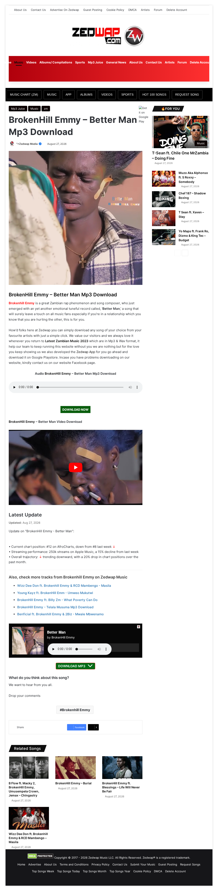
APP (68, 94)
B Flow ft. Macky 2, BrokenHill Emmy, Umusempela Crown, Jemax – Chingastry (24, 789)
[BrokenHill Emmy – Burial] (75, 767)
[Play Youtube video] (76, 467)
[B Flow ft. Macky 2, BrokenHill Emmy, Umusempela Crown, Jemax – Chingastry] (29, 767)
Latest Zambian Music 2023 (66, 341)
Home (7, 62)
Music (18, 62)
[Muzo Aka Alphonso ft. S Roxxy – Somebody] (163, 179)
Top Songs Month (94, 871)
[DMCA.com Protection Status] (40, 857)
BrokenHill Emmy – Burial (73, 783)
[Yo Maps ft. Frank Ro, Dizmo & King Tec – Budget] (163, 237)
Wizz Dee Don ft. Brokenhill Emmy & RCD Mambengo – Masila (28, 838)
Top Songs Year (119, 871)
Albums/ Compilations (55, 62)
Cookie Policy (115, 9)
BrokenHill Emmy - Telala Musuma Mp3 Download (55, 607)
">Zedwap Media (27, 143)
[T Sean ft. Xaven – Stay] (163, 218)
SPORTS (127, 94)
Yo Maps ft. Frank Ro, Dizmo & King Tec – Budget (194, 235)
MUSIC (52, 94)
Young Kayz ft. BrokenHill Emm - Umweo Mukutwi (55, 593)
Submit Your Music (142, 864)
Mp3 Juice (95, 62)
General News (116, 62)
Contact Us (38, 9)
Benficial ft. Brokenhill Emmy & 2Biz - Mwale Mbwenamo (60, 614)
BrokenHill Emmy (58, 374)
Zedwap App (85, 352)
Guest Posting (92, 9)
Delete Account (176, 9)
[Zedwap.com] (109, 35)
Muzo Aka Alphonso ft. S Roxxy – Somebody (193, 177)
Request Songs (190, 864)
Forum (158, 9)
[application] (93, 647)
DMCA (132, 9)
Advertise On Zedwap (64, 9)
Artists (145, 9)
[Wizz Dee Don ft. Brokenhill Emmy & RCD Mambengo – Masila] (29, 818)
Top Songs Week (43, 871)
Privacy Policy (100, 864)
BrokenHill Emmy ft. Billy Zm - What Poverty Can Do (57, 600)
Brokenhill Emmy (21, 303)
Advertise (34, 864)
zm (46, 108)
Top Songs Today (68, 871)
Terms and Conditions (74, 864)
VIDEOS (106, 94)
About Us (20, 9)
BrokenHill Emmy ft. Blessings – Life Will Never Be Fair (121, 787)
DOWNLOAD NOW (75, 409)
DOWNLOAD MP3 (71, 666)
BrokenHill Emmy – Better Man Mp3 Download (63, 295)
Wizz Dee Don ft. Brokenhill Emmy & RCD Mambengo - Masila (64, 586)
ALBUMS (86, 94)
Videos (31, 62)
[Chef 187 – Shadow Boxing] (163, 199)
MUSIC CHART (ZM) (24, 94)
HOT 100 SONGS (154, 94)
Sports (80, 62)
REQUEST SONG (187, 94)
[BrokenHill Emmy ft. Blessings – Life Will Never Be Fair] (122, 767)
